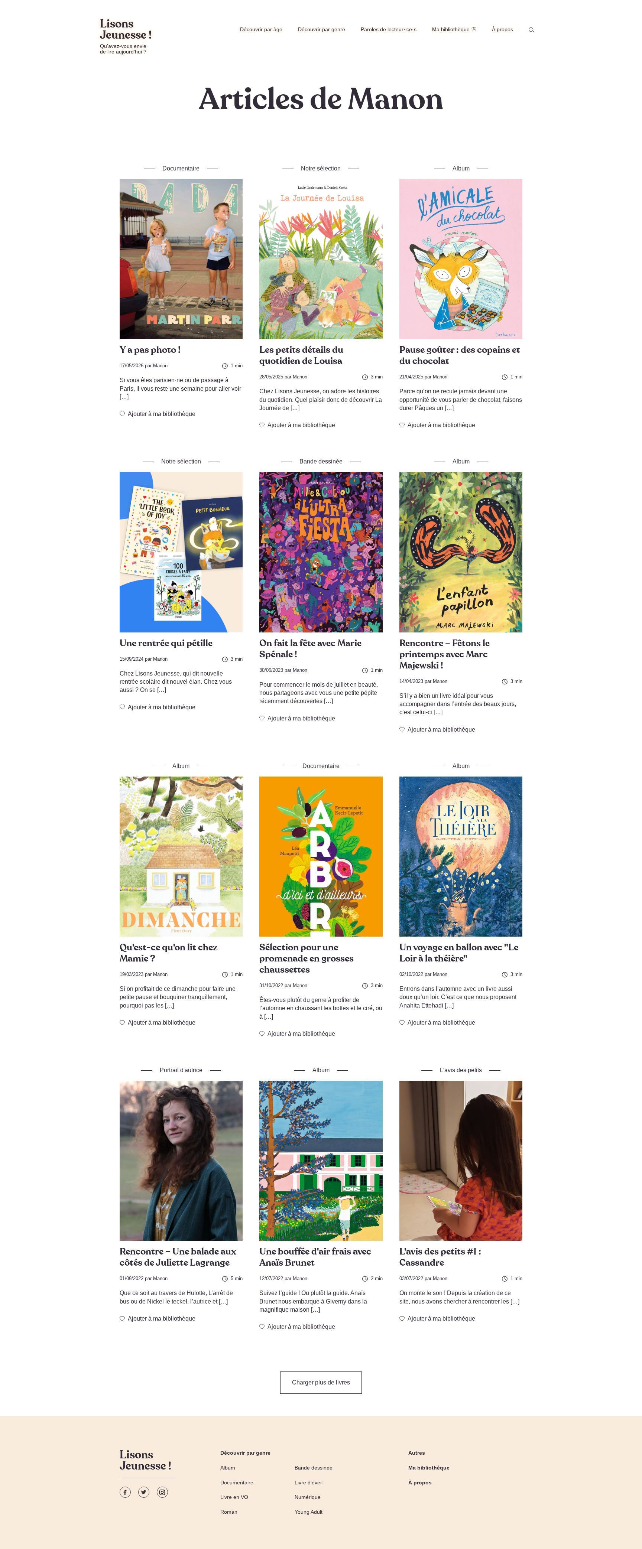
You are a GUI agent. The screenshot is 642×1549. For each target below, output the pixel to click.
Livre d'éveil (308, 1482)
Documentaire (236, 1482)
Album (227, 1468)
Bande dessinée (314, 1468)
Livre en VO (234, 1497)
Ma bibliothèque (453, 29)
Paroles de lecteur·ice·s (388, 29)
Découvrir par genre (321, 29)
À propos (502, 29)
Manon (160, 365)
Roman (228, 1512)
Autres (416, 1453)
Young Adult (308, 1512)
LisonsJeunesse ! (145, 1461)
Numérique (308, 1497)
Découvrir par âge (261, 29)
